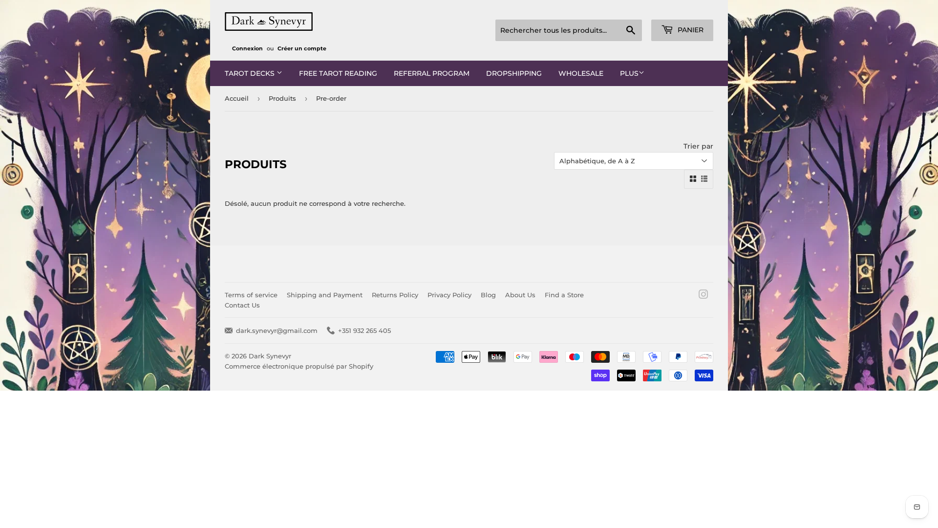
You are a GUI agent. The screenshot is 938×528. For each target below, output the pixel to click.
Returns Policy (395, 295)
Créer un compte (301, 48)
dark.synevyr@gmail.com (277, 330)
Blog (488, 295)
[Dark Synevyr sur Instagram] (703, 296)
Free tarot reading (338, 73)
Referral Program (431, 73)
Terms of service (251, 295)
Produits (282, 98)
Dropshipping (514, 73)
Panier (690, 29)
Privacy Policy (449, 295)
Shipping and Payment (324, 295)
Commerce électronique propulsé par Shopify (299, 366)
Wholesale (580, 73)
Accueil (237, 98)
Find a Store (564, 295)
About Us (520, 295)
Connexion (247, 48)
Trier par (698, 146)
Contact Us (242, 305)
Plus (629, 73)
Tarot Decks (251, 73)
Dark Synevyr (270, 356)
